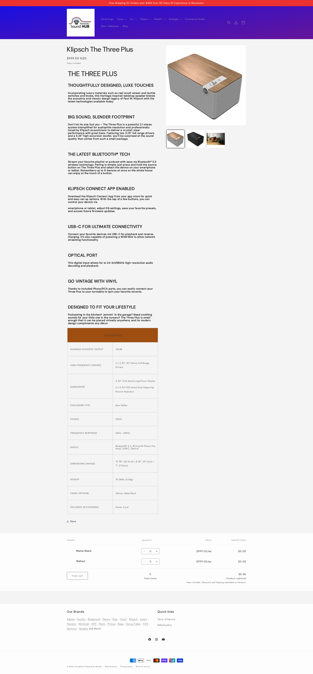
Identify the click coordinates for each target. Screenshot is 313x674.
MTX (94, 624)
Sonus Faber (133, 624)
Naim (102, 624)
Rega (121, 624)
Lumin (143, 619)
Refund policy (164, 625)
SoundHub (79, 666)
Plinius (111, 624)
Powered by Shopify (93, 666)
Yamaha (83, 628)
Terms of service (143, 666)
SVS (145, 624)
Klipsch (133, 619)
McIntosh (84, 624)
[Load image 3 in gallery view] (216, 139)
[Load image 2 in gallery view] (195, 139)
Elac (115, 619)
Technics (72, 628)
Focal (123, 619)
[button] (121, 19)
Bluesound (94, 619)
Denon (106, 619)
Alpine (71, 619)
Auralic (81, 619)
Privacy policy (126, 666)
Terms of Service (166, 619)
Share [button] (73, 521)
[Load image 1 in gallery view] (175, 139)
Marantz (71, 624)
